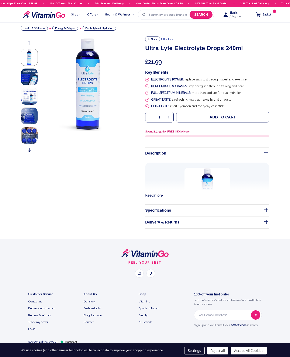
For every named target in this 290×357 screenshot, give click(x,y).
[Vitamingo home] (145, 253)
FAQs (31, 328)
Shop (74, 14)
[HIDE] (265, 153)
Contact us (35, 301)
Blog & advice (92, 315)
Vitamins (144, 301)
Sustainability (92, 308)
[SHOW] (265, 210)
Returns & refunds (39, 315)
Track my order (38, 322)
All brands (145, 322)
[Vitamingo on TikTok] (150, 273)
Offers (91, 14)
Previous (29, 42)
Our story (89, 301)
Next (29, 150)
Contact (88, 322)
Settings (194, 350)
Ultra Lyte (167, 39)
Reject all (218, 350)
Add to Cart (223, 117)
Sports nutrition (149, 308)
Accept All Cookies (248, 350)
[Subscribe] (255, 315)
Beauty (143, 315)
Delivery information (41, 308)
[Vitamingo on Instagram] (139, 273)
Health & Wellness (118, 14)
